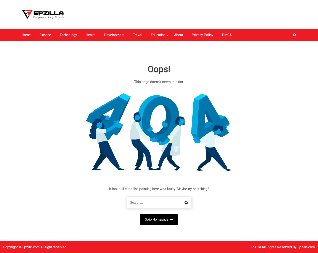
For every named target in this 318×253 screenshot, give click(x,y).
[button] (294, 35)
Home (26, 35)
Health (90, 35)
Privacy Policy (202, 35)
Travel (137, 35)
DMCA (227, 35)
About (178, 35)
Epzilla (256, 247)
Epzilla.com (306, 247)
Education (158, 35)
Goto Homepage (157, 219)
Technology (68, 35)
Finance (45, 35)
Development (114, 35)
